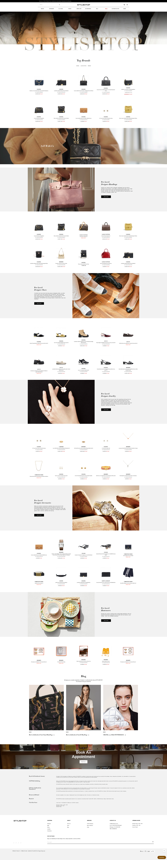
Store (68, 825)
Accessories (49, 830)
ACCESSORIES (88, 8)
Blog (68, 827)
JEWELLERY (79, 8)
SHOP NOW (106, 196)
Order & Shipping (90, 823)
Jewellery (48, 829)
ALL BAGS (61, 8)
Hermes (89, 65)
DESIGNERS (51, 8)
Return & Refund (90, 825)
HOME (124, 8)
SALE (106, 8)
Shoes (48, 827)
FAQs (88, 827)
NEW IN (42, 8)
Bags (48, 825)
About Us (69, 823)
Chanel (77, 65)
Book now (83, 761)
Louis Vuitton (83, 65)
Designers (49, 823)
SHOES (69, 8)
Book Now (161, 857)
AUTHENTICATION (115, 8)
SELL (97, 8)
